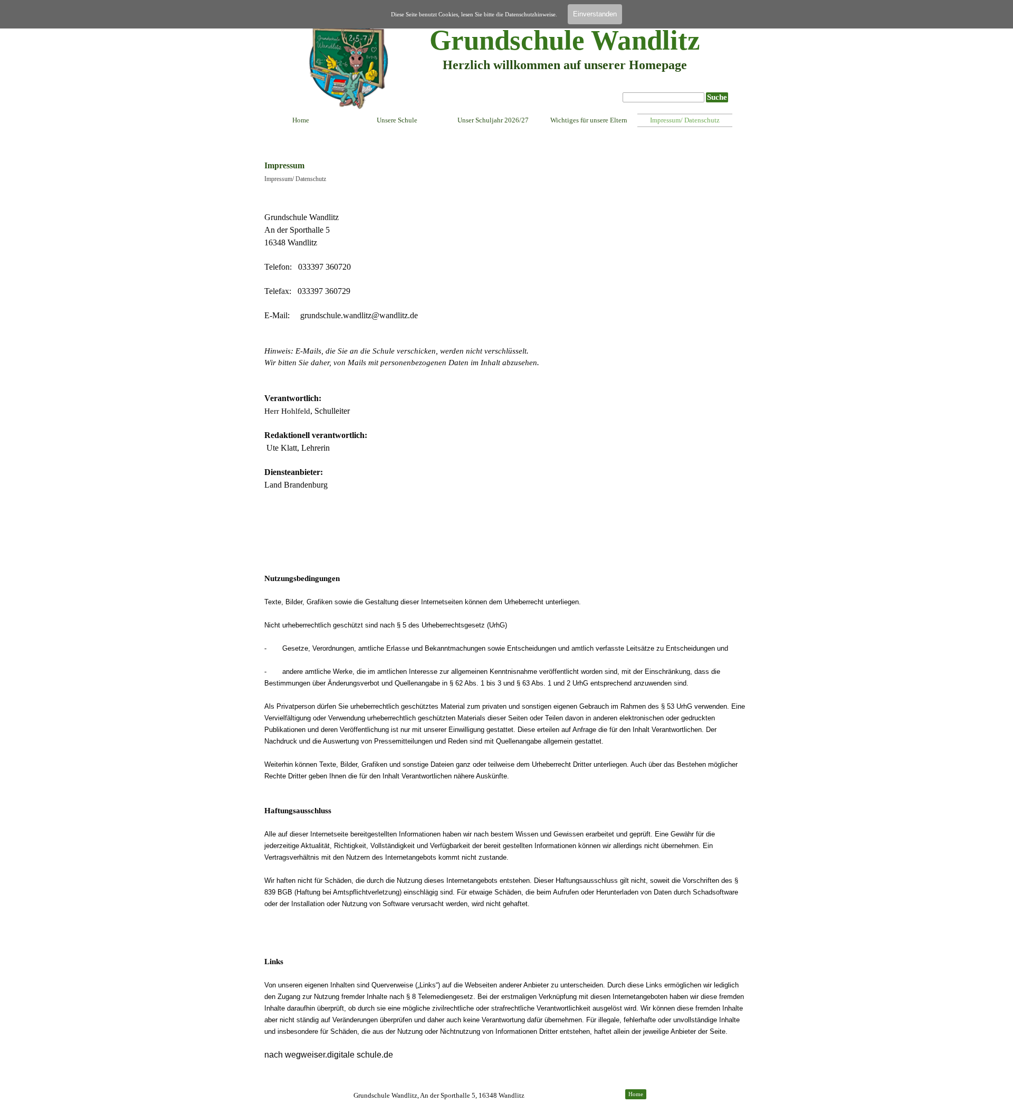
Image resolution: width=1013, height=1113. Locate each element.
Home (300, 120)
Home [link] (635, 1094)
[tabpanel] (564, 73)
